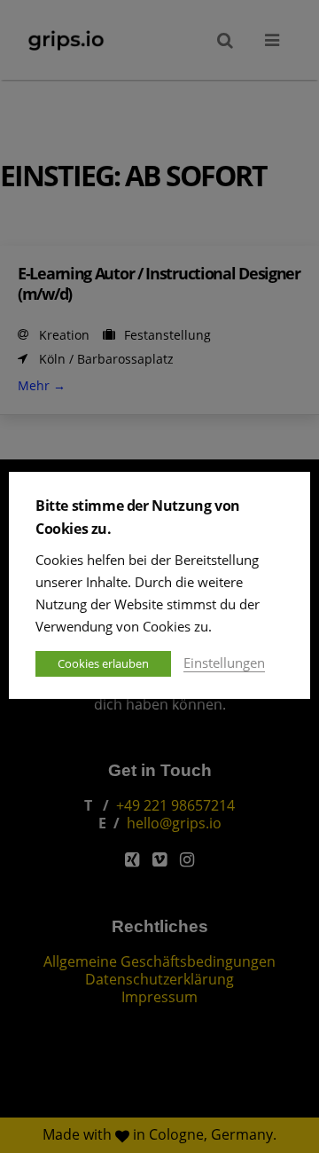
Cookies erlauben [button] (103, 663)
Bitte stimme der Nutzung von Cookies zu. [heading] (137, 517)
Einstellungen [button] (224, 662)
